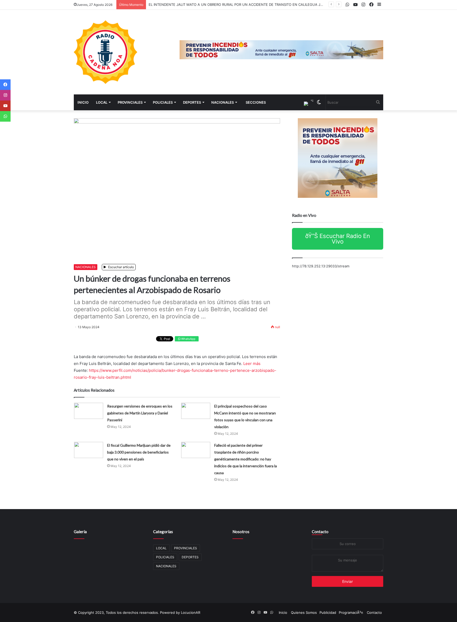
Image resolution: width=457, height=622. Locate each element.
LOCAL (101, 102)
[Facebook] (5, 84)
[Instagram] (5, 95)
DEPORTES (192, 102)
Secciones (256, 102)
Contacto (320, 531)
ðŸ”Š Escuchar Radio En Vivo (337, 238)
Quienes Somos (304, 612)
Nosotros (240, 531)
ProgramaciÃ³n (351, 612)
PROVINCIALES (130, 102)
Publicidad (327, 612)
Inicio (83, 102)
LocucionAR (190, 612)
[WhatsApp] (5, 116)
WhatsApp (187, 339)
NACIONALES (222, 102)
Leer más (252, 363)
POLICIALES (163, 102)
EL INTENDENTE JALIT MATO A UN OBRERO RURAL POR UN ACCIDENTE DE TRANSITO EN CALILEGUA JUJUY (239, 4)
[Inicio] (105, 52)
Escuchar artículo (120, 267)
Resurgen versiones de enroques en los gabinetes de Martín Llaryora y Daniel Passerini (139, 413)
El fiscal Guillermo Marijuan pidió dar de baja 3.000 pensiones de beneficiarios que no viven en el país (139, 452)
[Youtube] (5, 105)
